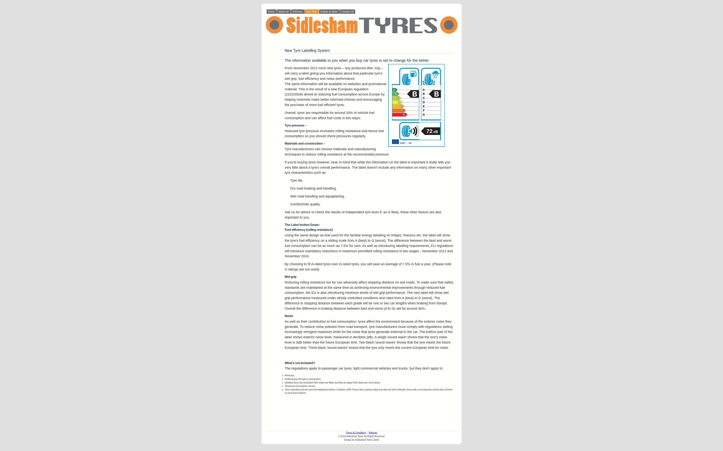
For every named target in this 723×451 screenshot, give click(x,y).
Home (271, 11)
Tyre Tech (311, 11)
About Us (283, 11)
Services (298, 11)
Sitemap (373, 432)
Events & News (329, 11)
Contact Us (348, 11)
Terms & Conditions (356, 432)
